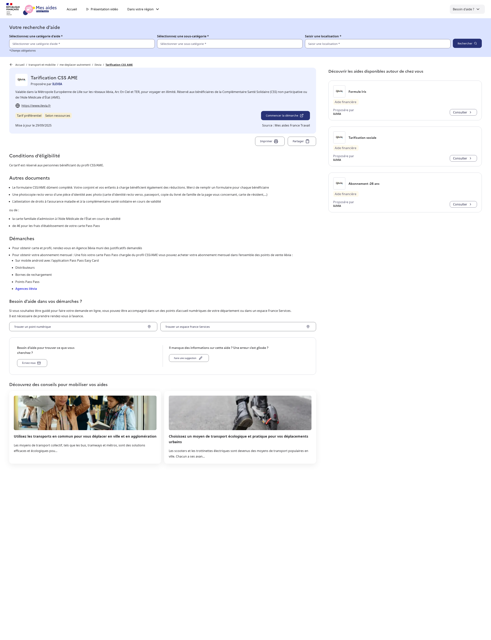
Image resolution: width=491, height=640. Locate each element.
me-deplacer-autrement (75, 65)
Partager (298, 141)
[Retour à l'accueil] (35, 9)
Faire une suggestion (185, 358)
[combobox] (369, 44)
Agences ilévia (26, 289)
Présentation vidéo (104, 9)
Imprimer (266, 141)
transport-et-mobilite (42, 65)
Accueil (72, 9)
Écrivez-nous (29, 363)
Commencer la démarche (282, 115)
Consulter (460, 112)
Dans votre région (140, 9)
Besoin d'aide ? (463, 9)
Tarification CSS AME (119, 65)
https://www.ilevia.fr (36, 106)
